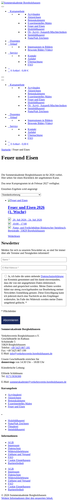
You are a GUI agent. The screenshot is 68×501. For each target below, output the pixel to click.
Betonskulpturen (36, 20)
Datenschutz (14, 448)
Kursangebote (17, 11)
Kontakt (32, 55)
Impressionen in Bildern (40, 46)
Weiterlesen (14, 236)
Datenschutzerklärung (52, 276)
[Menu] (2, 77)
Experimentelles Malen (40, 23)
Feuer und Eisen (36, 26)
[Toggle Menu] (2, 6)
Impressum (13, 445)
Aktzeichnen (34, 17)
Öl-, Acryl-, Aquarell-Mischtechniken (47, 32)
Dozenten (15, 41)
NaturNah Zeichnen (38, 38)
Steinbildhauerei (36, 35)
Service (14, 52)
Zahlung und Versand (19, 454)
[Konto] (9, 67)
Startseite (6, 149)
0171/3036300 (13, 376)
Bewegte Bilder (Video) (40, 49)
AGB (11, 442)
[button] (27, 498)
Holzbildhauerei (36, 29)
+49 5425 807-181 (20, 347)
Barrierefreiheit (16, 463)
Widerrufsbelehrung (18, 451)
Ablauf (13, 43)
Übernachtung (35, 61)
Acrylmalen (34, 14)
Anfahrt (32, 58)
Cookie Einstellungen (19, 460)
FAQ (30, 64)
